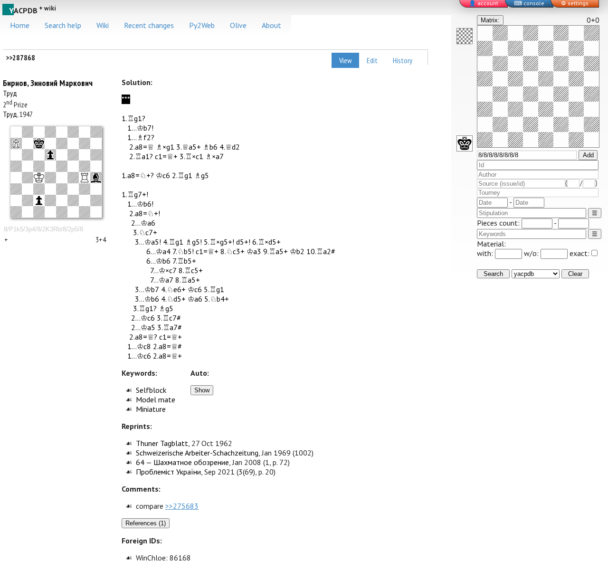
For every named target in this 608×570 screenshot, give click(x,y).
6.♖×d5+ (266, 242)
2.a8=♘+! (144, 213)
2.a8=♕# (167, 346)
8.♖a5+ (187, 280)
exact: (579, 253)
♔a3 (254, 251)
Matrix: (490, 20)
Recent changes (149, 25)
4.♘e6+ (173, 289)
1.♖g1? (133, 118)
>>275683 (182, 506)
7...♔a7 (161, 280)
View (345, 60)
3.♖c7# (169, 318)
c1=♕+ (166, 156)
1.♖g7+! (135, 194)
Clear (575, 273)
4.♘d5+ (173, 299)
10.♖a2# (320, 251)
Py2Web (202, 25)
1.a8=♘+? (138, 175)
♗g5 (201, 175)
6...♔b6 (158, 261)
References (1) (145, 523)
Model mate (155, 399)
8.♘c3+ (232, 251)
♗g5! (193, 242)
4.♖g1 (173, 242)
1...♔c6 (139, 356)
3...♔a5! (148, 242)
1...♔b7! (140, 128)
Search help (63, 25)
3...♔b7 (147, 289)
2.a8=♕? (143, 337)
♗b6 (210, 147)
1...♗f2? (140, 137)
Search (493, 273)
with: (486, 253)
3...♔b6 (147, 299)
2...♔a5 (143, 327)
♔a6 (195, 299)
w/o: (532, 253)
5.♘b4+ (216, 299)
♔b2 (297, 251)
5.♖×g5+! (219, 242)
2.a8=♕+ (167, 356)
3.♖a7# (169, 327)
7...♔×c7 (163, 270)
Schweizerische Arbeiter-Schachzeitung (197, 452)
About (271, 25)
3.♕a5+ (188, 147)
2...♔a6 (143, 223)
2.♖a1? (141, 156)
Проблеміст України (168, 471)
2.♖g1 (182, 175)
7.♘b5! (183, 251)
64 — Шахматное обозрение (182, 462)
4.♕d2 (229, 147)
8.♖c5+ (191, 270)
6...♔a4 (158, 251)
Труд (10, 93)
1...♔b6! (140, 204)
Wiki (102, 25)
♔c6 (163, 175)
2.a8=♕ (141, 147)
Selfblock (151, 390)
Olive (238, 25)
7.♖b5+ (184, 261)
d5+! (243, 242)
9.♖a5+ (275, 251)
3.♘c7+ (145, 232)
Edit (372, 60)
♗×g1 (165, 147)
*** (126, 99)
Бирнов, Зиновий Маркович (48, 82)
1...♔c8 (139, 346)
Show (201, 390)
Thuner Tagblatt (162, 443)
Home (19, 25)
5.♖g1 (214, 289)
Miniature (151, 409)
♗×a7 (214, 156)
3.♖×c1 (191, 156)
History (402, 60)
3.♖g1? (145, 308)
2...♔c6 (143, 318)
